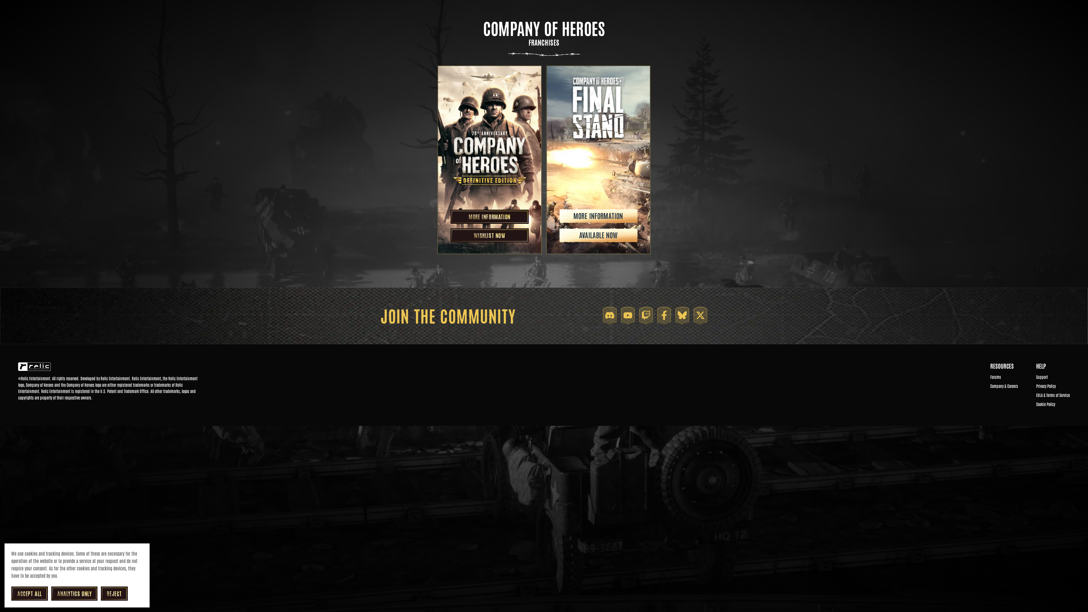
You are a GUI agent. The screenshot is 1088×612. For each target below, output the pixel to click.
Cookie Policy (1045, 404)
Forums (995, 377)
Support (1042, 377)
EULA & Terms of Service (1053, 395)
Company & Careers (1004, 386)
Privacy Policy (1046, 386)
